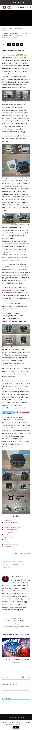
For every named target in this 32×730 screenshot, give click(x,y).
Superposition (8, 537)
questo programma (9, 290)
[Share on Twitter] (17, 44)
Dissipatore (6, 564)
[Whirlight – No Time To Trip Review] (16, 647)
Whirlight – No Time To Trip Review (16, 659)
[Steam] (21, 2)
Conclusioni (7, 547)
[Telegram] (23, 2)
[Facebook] (8, 718)
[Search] (30, 7)
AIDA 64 (6, 534)
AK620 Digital (6, 561)
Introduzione (8, 520)
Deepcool (20, 561)
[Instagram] (13, 2)
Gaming (6, 542)
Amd (14, 561)
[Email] (18, 2)
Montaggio (7, 525)
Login (28, 677)
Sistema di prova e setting (12, 527)
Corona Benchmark (10, 530)
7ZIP (5, 539)
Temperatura (6, 567)
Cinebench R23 (9, 532)
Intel (22, 564)
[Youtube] (15, 2)
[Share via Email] (21, 44)
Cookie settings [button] (21, 724)
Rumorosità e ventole (11, 544)
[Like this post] (9, 44)
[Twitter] (10, 2)
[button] (3, 651)
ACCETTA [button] (16, 727)
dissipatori (15, 564)
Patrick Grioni (7, 36)
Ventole (15, 567)
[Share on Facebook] (13, 44)
